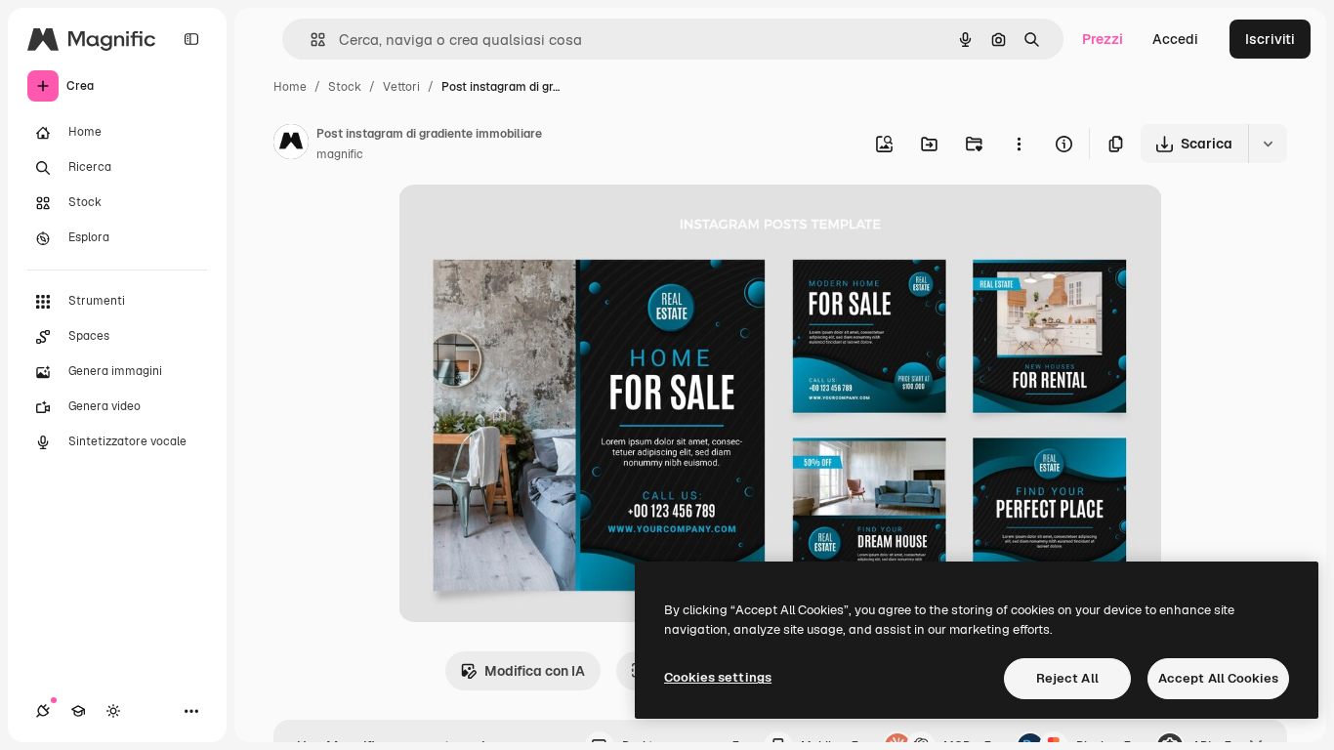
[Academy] (78, 711)
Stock (344, 87)
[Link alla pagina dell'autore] (291, 144)
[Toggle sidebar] (191, 39)
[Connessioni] (43, 711)
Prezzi (1102, 39)
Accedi (1175, 39)
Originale (527, 222)
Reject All (1067, 678)
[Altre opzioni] (1018, 143)
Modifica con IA (534, 671)
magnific (339, 154)
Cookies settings (717, 677)
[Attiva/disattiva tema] (113, 711)
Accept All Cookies (1218, 678)
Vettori (401, 87)
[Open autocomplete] (310, 39)
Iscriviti (1270, 39)
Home (290, 87)
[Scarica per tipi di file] (1267, 143)
